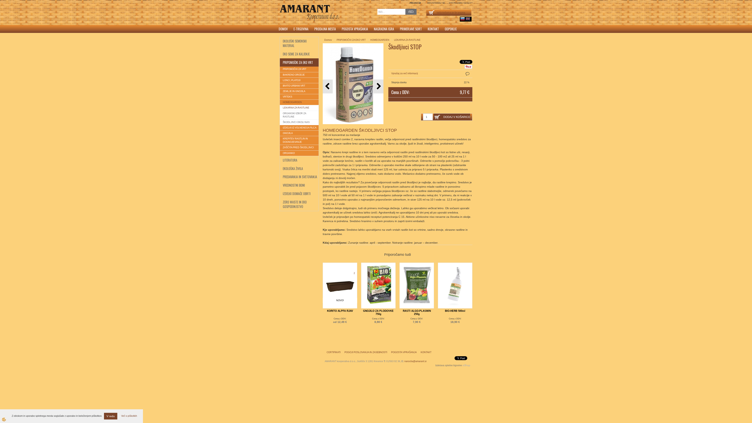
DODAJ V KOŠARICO (456, 116)
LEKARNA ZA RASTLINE (296, 107)
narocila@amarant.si (415, 361)
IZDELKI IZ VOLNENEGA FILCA (299, 127)
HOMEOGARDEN (292, 102)
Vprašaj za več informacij (404, 73)
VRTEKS (287, 96)
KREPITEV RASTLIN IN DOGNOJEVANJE (295, 140)
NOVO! (340, 300)
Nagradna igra (384, 29)
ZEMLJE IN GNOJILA (294, 91)
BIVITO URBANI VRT (294, 85)
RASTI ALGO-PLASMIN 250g (417, 312)
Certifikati (334, 352)
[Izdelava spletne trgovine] (466, 365)
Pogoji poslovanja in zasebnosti (365, 352)
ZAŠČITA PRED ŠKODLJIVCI (298, 147)
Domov (283, 29)
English (468, 18)
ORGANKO (289, 153)
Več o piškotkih (129, 416)
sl (462, 18)
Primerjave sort (411, 29)
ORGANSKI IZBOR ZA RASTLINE (294, 115)
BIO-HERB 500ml (455, 310)
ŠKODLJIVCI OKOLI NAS (296, 122)
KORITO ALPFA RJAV (340, 310)
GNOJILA (288, 133)
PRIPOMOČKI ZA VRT (294, 69)
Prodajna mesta (325, 29)
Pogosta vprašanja (355, 29)
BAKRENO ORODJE (294, 74)
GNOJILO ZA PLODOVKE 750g (378, 312)
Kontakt (433, 29)
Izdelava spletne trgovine (448, 365)
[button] (378, 86)
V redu (111, 416)
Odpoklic (451, 29)
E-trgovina (301, 29)
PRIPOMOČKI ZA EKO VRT (351, 40)
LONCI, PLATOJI (291, 80)
